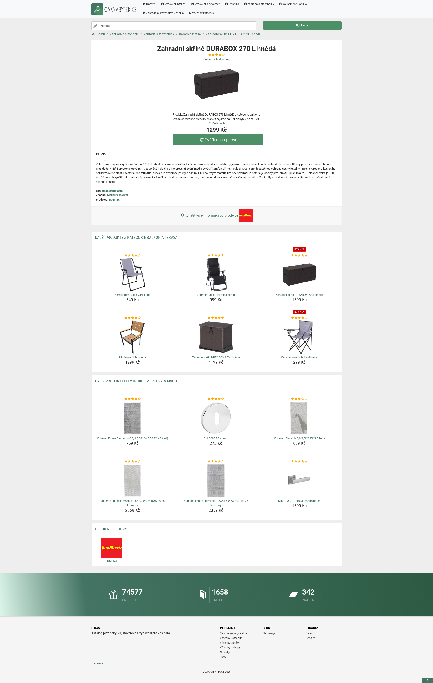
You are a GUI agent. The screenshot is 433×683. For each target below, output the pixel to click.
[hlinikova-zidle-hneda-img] (132, 337)
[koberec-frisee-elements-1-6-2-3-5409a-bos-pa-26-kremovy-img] (132, 481)
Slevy (223, 657)
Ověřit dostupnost (220, 139)
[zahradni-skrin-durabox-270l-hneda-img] (299, 275)
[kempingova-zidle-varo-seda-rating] (132, 255)
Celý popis (219, 123)
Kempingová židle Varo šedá (132, 294)
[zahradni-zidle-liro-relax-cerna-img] (215, 275)
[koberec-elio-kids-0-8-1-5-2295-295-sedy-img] (299, 418)
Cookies (310, 638)
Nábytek (151, 4)
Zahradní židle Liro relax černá (216, 294)
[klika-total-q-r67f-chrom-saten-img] (299, 481)
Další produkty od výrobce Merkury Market (136, 381)
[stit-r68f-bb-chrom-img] (215, 418)
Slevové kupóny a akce (233, 633)
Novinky (225, 652)
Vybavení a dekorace (207, 4)
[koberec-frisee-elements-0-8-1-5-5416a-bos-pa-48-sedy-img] (132, 418)
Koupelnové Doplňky (294, 4)
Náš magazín (271, 633)
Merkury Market (117, 195)
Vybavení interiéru (176, 4)
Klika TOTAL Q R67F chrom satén (299, 500)
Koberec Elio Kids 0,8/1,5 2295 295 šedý (299, 438)
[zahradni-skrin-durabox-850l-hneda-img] (215, 337)
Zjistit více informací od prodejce (212, 215)
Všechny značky (230, 642)
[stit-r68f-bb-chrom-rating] (215, 399)
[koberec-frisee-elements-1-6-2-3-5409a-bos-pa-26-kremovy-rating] (132, 461)
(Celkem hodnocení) (216, 59)
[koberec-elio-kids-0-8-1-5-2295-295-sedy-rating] (299, 399)
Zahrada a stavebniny (260, 4)
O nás (309, 633)
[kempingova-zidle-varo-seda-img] (132, 275)
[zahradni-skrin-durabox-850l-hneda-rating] (215, 318)
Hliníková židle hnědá (132, 357)
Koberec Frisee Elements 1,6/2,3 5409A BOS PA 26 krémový (132, 503)
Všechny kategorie (203, 13)
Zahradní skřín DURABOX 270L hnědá (299, 294)
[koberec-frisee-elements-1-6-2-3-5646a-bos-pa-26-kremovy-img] (215, 481)
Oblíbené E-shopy (111, 529)
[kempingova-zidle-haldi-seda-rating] (299, 318)
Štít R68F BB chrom (216, 438)
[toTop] (427, 680)
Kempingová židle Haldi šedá (299, 357)
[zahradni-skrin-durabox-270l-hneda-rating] (299, 255)
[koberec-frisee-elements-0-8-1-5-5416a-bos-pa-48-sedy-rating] (132, 399)
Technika (233, 4)
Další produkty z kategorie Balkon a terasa (136, 237)
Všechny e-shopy (230, 647)
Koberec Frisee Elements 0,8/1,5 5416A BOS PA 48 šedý (132, 438)
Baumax (114, 199)
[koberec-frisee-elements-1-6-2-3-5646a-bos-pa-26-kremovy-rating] (215, 461)
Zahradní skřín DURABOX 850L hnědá (216, 357)
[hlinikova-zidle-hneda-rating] (132, 318)
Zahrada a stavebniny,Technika (165, 13)
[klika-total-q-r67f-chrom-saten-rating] (299, 461)
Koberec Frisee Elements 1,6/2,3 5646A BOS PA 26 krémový (216, 503)
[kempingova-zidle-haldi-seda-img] (299, 337)
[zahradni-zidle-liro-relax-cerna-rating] (215, 255)
